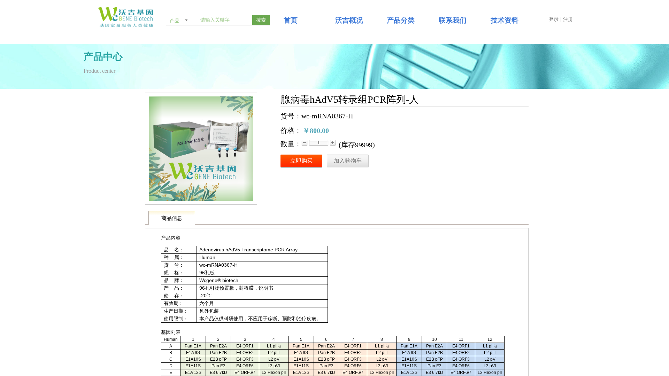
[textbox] (225, 20)
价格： (290, 130)
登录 (554, 19)
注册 (568, 19)
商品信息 (171, 218)
